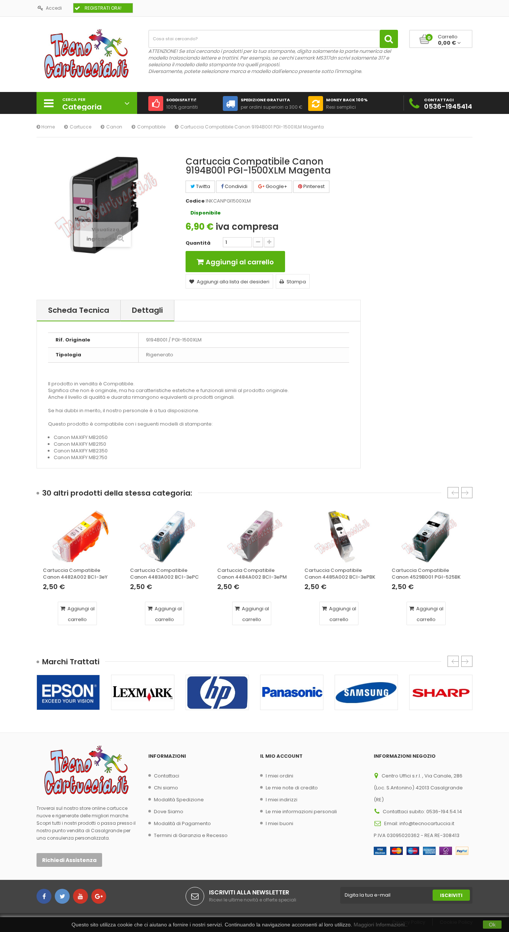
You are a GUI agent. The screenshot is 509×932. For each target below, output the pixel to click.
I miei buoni (279, 823)
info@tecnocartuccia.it (426, 823)
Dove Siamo (168, 811)
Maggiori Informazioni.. (381, 925)
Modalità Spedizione (179, 799)
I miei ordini (279, 775)
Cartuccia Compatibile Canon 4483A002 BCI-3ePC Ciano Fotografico (164, 574)
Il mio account (281, 756)
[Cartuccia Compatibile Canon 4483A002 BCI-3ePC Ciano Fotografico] (167, 536)
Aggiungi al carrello (80, 614)
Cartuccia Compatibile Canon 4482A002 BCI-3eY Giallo (75, 574)
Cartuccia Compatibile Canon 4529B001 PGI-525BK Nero (426, 574)
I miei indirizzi (281, 799)
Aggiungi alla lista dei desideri (233, 281)
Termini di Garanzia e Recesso (191, 835)
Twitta (202, 186)
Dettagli (147, 310)
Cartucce (80, 127)
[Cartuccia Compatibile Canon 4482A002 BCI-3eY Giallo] (80, 536)
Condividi (235, 186)
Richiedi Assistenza (69, 860)
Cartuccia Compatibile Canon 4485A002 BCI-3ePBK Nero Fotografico (339, 574)
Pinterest (313, 186)
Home (47, 127)
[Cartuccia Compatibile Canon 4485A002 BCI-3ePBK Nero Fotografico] (341, 536)
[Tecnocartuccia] (87, 53)
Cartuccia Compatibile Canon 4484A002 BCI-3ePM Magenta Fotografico (252, 574)
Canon (114, 127)
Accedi (54, 8)
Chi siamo (166, 787)
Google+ (276, 186)
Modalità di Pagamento (182, 823)
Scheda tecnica (78, 310)
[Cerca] (389, 39)
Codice (195, 201)
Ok (492, 925)
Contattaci (166, 775)
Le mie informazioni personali (301, 811)
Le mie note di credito (292, 787)
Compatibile (151, 127)
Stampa (296, 281)
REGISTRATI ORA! (103, 8)
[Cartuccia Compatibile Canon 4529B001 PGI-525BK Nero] (429, 536)
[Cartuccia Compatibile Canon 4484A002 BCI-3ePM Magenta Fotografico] (254, 536)
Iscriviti (451, 895)
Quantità (198, 243)
